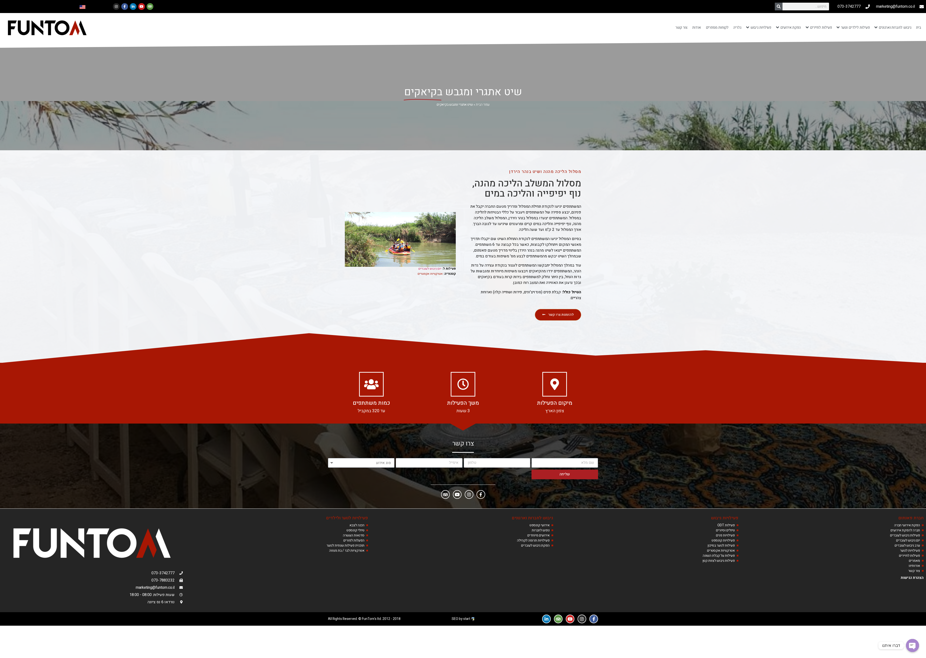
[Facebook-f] (124, 6)
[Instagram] (116, 6)
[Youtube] (141, 6)
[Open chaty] (912, 645)
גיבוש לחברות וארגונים (532, 518)
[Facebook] (481, 494)
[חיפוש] (779, 6)
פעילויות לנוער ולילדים (347, 518)
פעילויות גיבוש (724, 518)
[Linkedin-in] (133, 6)
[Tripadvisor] (150, 6)
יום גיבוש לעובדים (429, 268)
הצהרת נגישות (912, 578)
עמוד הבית (483, 104)
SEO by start (461, 618)
